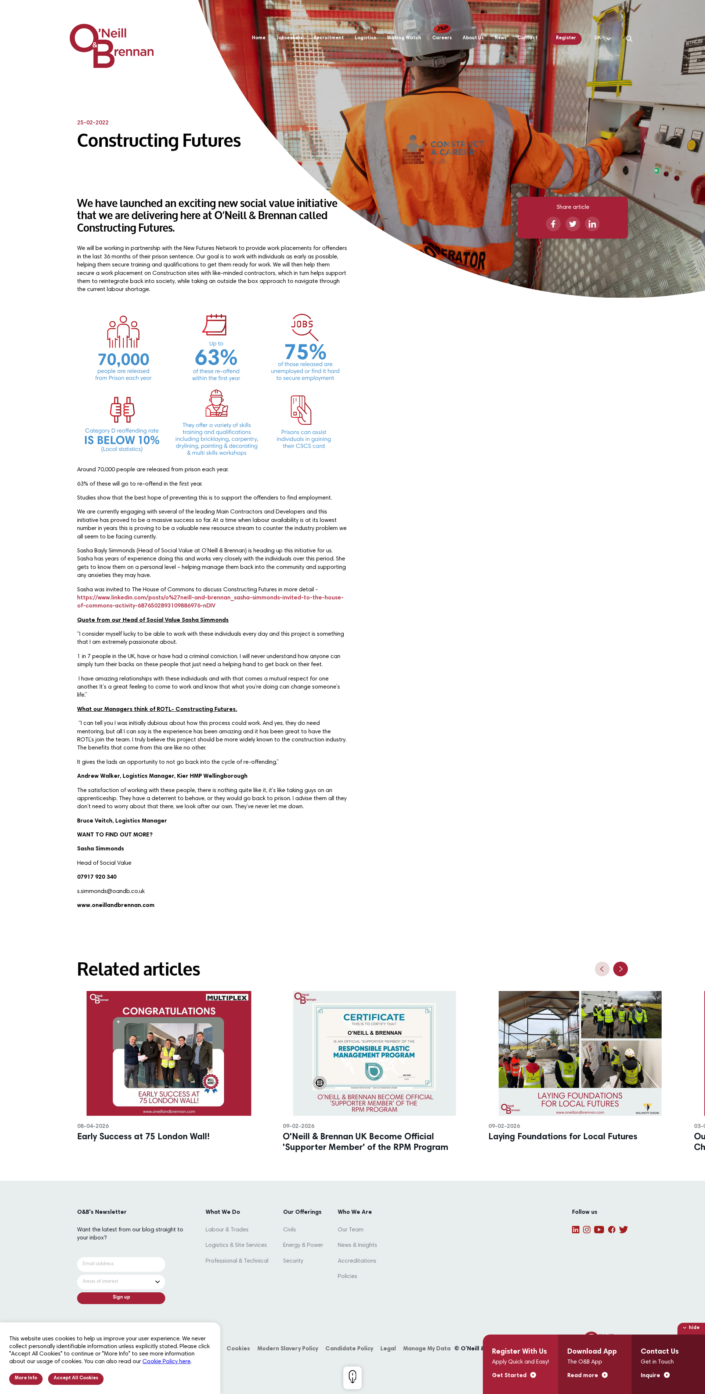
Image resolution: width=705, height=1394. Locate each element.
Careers (442, 38)
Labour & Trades (227, 1230)
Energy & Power (303, 1245)
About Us (473, 38)
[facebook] (553, 224)
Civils (289, 1230)
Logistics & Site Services (236, 1245)
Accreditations (357, 1261)
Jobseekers (289, 38)
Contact (527, 38)
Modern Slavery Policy (287, 1349)
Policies (347, 1276)
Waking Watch (404, 38)
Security (293, 1261)
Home (258, 38)
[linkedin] (592, 224)
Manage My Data (427, 1349)
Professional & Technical (237, 1261)
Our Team (351, 1230)
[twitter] (572, 224)
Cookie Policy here (166, 1362)
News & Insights (357, 1245)
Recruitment (329, 38)
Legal (388, 1349)
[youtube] (599, 1229)
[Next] (620, 969)
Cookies (238, 1349)
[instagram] (586, 1229)
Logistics (365, 38)
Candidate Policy (349, 1349)
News (500, 38)
